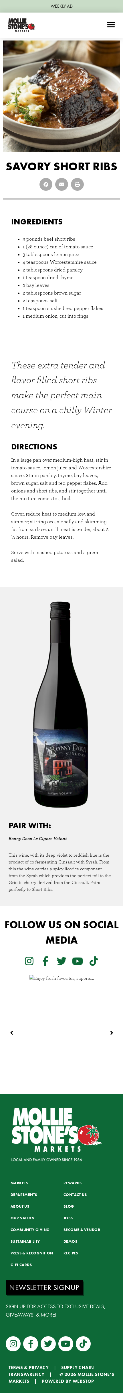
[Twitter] (61, 961)
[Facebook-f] (45, 961)
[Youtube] (77, 961)
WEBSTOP (83, 1381)
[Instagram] (29, 961)
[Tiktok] (94, 961)
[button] (110, 25)
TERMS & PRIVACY (29, 1367)
